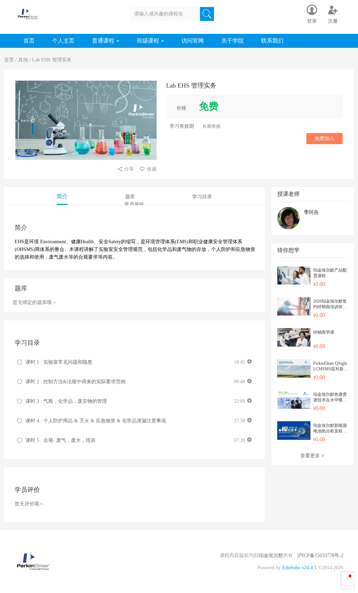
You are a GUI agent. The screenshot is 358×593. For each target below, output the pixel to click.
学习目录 (202, 196)
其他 (23, 59)
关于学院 (232, 41)
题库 (130, 196)
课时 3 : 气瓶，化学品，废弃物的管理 (66, 401)
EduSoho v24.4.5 (299, 567)
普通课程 (104, 41)
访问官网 (192, 41)
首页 (29, 41)
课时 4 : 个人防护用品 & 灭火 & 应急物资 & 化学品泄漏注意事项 (96, 420)
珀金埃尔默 (271, 555)
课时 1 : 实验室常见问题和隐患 (59, 362)
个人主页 (63, 41)
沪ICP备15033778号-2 (320, 555)
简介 (62, 196)
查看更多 (310, 455)
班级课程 (148, 41)
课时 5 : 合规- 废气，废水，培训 (60, 440)
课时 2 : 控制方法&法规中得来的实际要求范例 (76, 381)
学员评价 (134, 204)
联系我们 (272, 41)
